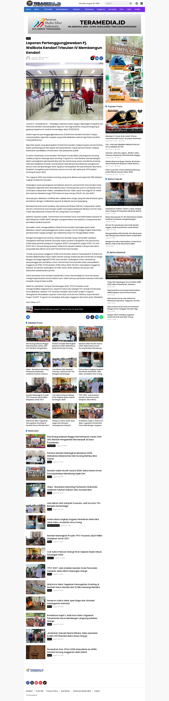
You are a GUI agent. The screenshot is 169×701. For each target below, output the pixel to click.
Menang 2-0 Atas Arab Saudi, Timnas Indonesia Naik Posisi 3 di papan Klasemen (123, 137)
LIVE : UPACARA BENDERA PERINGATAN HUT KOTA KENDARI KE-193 (123, 146)
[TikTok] (45, 683)
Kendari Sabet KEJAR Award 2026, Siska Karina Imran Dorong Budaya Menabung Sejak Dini (90, 346)
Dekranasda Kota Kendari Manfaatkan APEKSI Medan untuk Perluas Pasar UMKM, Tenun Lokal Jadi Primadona (123, 291)
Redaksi (29, 691)
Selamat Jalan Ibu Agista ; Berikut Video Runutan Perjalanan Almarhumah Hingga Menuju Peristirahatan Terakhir (123, 154)
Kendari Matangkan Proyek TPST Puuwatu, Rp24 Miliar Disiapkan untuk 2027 (37, 397)
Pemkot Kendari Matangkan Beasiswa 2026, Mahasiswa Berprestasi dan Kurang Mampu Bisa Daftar (64, 346)
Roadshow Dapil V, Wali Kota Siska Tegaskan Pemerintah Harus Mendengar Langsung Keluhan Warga (91, 423)
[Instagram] (36, 683)
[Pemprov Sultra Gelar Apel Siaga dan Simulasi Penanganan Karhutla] (64, 411)
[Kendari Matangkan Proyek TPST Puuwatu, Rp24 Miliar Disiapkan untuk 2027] (38, 385)
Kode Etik (39, 691)
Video (29, 365)
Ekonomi (56, 390)
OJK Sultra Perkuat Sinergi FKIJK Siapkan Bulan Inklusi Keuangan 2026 (63, 397)
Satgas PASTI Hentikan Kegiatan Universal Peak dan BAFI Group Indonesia (120, 316)
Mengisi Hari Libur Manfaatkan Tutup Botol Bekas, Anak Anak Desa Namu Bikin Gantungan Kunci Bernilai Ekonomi (123, 242)
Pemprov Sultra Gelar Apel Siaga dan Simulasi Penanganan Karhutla (63, 423)
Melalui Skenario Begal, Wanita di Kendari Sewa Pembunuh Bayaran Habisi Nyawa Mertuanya (123, 162)
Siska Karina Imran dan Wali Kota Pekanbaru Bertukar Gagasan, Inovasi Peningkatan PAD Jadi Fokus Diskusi (123, 299)
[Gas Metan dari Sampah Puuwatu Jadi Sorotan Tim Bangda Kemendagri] (64, 359)
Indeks (97, 691)
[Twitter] (92, 317)
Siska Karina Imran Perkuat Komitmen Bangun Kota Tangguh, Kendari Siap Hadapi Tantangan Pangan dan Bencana (123, 308)
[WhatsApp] (101, 317)
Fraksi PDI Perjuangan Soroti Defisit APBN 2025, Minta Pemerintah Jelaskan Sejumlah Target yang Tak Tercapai (124, 283)
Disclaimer (65, 691)
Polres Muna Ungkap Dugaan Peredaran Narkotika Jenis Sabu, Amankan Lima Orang (91, 371)
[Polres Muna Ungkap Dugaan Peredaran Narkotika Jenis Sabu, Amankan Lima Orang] (91, 359)
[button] (130, 3)
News (28, 38)
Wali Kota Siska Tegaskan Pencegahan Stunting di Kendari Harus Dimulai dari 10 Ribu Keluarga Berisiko (38, 423)
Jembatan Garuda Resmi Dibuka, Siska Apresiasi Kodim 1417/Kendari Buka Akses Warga (72, 634)
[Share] (101, 58)
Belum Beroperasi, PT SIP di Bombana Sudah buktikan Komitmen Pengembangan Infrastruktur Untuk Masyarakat (124, 218)
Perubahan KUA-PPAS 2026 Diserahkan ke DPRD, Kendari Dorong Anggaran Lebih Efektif (72, 651)
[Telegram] (97, 317)
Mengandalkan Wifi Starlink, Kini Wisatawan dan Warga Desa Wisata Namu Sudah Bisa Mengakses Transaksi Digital (124, 234)
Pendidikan (31, 339)
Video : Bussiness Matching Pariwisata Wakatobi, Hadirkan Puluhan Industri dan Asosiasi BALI (37, 371)
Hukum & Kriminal (86, 365)
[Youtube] (40, 683)
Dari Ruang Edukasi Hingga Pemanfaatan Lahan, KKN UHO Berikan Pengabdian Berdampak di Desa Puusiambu (37, 346)
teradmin (34, 57)
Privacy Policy (52, 691)
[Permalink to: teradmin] (28, 58)
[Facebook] (88, 317)
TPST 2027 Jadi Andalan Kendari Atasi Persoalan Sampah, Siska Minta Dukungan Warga (89, 397)
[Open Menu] (141, 3)
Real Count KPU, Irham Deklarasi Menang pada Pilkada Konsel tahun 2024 (123, 171)
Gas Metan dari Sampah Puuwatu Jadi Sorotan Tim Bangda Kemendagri (63, 371)
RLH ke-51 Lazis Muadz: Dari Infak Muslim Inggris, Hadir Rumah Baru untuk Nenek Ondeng (122, 226)
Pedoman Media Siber (82, 691)
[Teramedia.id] (43, 3)
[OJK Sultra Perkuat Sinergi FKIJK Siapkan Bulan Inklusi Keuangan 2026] (64, 385)
